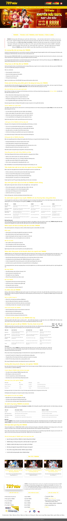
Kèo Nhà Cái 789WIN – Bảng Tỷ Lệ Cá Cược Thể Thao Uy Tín (53, 471)
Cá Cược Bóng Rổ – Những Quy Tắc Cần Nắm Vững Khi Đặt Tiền (13, 471)
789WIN (17, 7)
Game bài (22, 7)
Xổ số (38, 7)
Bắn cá (31, 7)
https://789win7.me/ (52, 498)
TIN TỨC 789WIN (47, 7)
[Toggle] (6, 439)
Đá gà (41, 7)
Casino (27, 7)
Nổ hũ (34, 7)
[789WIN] (12, 3)
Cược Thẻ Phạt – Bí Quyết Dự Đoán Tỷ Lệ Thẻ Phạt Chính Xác (33, 471)
